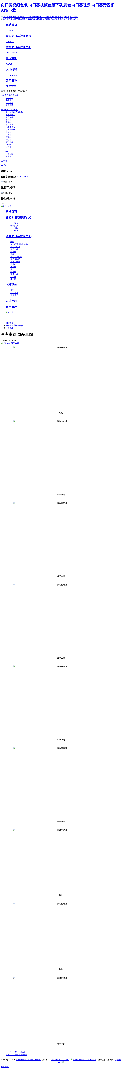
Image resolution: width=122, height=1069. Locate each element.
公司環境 (9, 328)
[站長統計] (63, 1062)
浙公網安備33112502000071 (84, 1060)
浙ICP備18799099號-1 (60, 1060)
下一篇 (16, 1055)
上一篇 (15, 1052)
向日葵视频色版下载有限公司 (28, 1060)
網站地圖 (5, 1067)
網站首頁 (11, 211)
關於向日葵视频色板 (14, 325)
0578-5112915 (24, 176)
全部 (12, 242)
